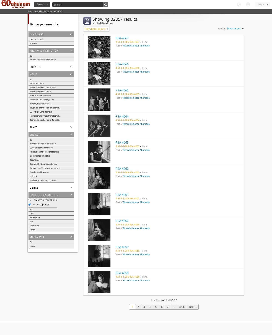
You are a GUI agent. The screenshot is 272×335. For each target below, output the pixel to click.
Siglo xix (33, 176)
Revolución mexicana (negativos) (44, 151)
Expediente (35, 217)
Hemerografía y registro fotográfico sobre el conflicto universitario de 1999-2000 (52, 116)
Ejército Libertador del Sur (41, 147)
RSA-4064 (122, 116)
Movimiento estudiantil (40, 91)
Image (32, 246)
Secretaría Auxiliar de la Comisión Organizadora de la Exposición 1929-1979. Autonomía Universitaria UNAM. (52, 120)
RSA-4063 (122, 142)
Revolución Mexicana (39, 172)
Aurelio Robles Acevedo (40, 95)
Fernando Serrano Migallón (42, 99)
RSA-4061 (122, 195)
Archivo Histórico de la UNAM (43, 59)
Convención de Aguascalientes (43, 164)
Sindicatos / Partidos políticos (43, 180)
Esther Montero (37, 83)
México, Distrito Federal (40, 103)
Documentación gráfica (40, 156)
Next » (192, 307)
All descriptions (40, 204)
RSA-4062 (122, 169)
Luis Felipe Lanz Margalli (41, 111)
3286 (181, 307)
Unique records (36, 39)
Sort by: (222, 28)
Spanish (33, 43)
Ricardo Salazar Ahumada (136, 45)
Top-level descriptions (44, 200)
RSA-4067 (122, 38)
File (31, 221)
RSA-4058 (122, 273)
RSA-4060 (122, 221)
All (31, 55)
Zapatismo (34, 160)
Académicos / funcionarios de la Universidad (49, 168)
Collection (34, 225)
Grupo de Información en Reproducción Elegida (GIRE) (52, 107)
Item (32, 213)
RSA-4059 (122, 247)
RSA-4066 (122, 64)
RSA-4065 (122, 90)
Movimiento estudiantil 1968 (43, 87)
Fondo (32, 229)
